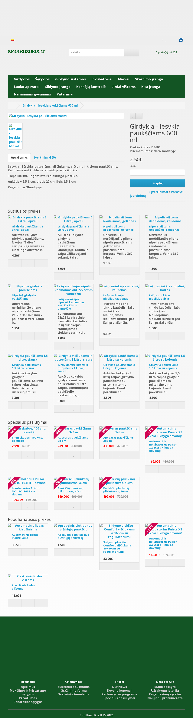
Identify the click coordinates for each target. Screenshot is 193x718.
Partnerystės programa (119, 694)
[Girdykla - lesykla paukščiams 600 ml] (66, 116)
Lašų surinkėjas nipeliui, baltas (160, 296)
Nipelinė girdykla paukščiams (24, 296)
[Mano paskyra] (160, 40)
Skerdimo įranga (149, 79)
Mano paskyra (165, 687)
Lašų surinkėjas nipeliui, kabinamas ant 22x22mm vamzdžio (71, 303)
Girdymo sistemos (70, 79)
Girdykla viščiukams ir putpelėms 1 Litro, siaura (73, 368)
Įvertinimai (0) (45, 157)
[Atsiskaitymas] (175, 40)
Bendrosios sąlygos (28, 702)
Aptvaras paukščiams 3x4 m (73, 439)
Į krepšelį (157, 183)
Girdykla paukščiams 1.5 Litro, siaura (26, 366)
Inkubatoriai (101, 79)
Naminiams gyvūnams (32, 94)
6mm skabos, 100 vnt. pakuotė (27, 439)
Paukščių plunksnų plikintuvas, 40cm (70, 489)
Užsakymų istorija (165, 690)
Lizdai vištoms (123, 86)
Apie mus (28, 687)
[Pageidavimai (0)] (166, 40)
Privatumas (28, 698)
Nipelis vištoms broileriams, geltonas (118, 227)
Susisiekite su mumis (74, 687)
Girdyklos (22, 79)
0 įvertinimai (158, 192)
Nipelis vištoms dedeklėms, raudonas (164, 227)
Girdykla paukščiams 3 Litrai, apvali (27, 227)
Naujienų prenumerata (165, 698)
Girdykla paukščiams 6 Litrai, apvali (73, 227)
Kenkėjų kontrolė (91, 86)
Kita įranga (150, 86)
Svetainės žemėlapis (73, 694)
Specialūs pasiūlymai (119, 698)
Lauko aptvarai (27, 86)
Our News (119, 687)
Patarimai (65, 94)
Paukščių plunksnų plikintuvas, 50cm (116, 489)
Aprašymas (19, 157)
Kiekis (133, 166)
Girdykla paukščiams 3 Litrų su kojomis (119, 366)
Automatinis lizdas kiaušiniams (25, 536)
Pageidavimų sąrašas (165, 694)
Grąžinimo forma (74, 690)
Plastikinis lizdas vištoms (23, 586)
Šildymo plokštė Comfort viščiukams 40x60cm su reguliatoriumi (117, 546)
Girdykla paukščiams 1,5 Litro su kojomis (163, 366)
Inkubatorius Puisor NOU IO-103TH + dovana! (26, 491)
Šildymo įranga (57, 86)
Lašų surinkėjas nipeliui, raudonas (115, 296)
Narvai (123, 79)
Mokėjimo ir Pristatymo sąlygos (28, 692)
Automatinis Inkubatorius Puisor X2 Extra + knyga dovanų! (163, 445)
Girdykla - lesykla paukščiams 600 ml (50, 105)
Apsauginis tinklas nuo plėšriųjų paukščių (73, 536)
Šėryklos (42, 79)
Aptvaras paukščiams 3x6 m (118, 439)
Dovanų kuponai (119, 690)
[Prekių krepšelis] (170, 40)
